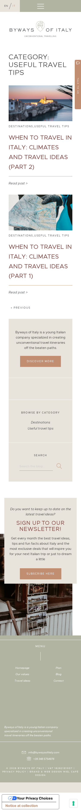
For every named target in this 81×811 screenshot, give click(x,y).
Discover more (40, 361)
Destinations (40, 422)
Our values (22, 674)
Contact (59, 680)
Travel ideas (22, 680)
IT (14, 5)
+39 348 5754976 (43, 759)
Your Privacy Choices (35, 798)
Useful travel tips (40, 428)
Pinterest (75, 726)
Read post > (18, 183)
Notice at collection (21, 805)
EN (6, 5)
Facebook (68, 726)
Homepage (22, 668)
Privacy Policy (14, 771)
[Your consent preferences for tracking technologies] (73, 803)
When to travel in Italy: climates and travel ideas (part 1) (40, 261)
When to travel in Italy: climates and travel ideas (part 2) (40, 152)
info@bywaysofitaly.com (43, 752)
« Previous (20, 307)
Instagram (64, 726)
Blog (58, 674)
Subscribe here (41, 573)
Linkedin (71, 726)
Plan (58, 668)
